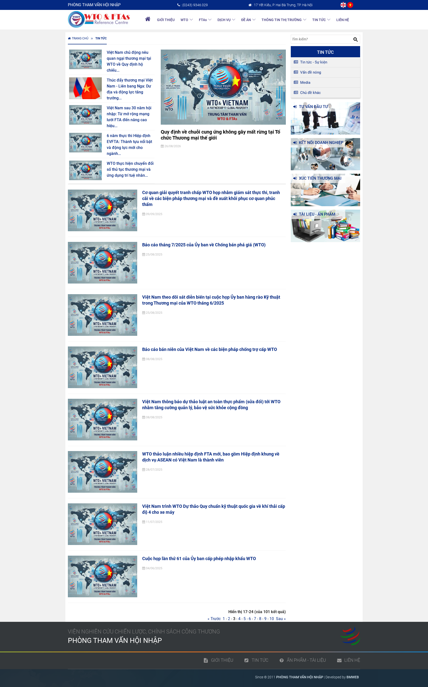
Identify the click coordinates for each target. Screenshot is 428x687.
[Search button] (355, 39)
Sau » (280, 618)
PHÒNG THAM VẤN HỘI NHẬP (299, 677)
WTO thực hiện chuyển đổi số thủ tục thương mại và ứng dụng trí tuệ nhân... (130, 169)
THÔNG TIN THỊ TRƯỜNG (282, 20)
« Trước (215, 618)
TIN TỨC (319, 20)
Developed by (342, 677)
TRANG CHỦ (80, 38)
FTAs (203, 20)
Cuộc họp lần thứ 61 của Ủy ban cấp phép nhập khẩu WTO (199, 558)
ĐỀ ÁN (246, 20)
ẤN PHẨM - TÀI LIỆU (306, 660)
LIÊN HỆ (342, 20)
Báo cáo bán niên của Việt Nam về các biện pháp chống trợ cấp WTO (209, 349)
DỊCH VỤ (224, 20)
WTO (184, 20)
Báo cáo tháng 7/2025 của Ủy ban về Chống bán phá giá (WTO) (204, 244)
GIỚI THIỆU (166, 20)
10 (271, 618)
